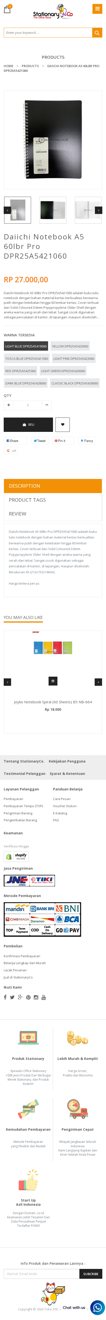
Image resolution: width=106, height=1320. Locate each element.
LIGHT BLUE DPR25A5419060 (26, 346)
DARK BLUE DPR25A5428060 (25, 383)
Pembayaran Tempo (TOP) (23, 806)
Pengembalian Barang (20, 820)
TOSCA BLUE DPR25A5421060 (26, 358)
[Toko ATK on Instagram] (36, 997)
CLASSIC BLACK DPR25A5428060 (75, 383)
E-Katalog (60, 813)
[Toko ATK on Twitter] (12, 997)
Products (53, 57)
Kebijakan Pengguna (67, 761)
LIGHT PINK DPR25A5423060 (73, 358)
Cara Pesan (62, 799)
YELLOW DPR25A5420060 (70, 346)
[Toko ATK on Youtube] (43, 997)
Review (17, 513)
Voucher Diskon (65, 806)
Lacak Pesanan (15, 970)
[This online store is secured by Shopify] (16, 856)
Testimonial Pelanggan (24, 773)
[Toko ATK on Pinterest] (28, 997)
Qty (7, 395)
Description (24, 485)
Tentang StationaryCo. (24, 761)
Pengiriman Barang (18, 813)
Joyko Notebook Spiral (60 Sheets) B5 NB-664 (53, 701)
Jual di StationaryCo (18, 977)
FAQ (56, 820)
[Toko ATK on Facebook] (5, 997)
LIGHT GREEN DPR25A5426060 (63, 371)
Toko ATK (51, 1309)
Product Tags (27, 500)
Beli (31, 424)
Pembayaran (13, 799)
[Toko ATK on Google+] (20, 997)
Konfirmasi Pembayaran (22, 956)
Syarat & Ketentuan (67, 773)
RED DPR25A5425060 (20, 371)
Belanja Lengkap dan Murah (25, 963)
